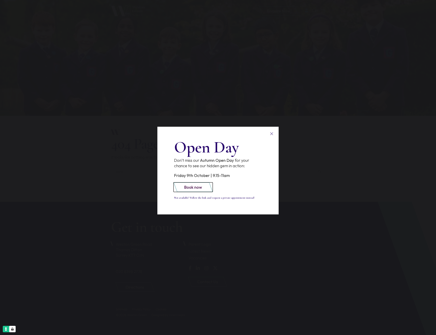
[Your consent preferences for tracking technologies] (12, 329)
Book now (193, 187)
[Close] (271, 133)
